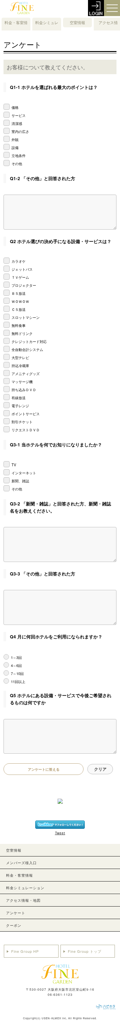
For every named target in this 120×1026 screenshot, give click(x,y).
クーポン (13, 925)
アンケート (15, 912)
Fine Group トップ (84, 951)
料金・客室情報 (16, 27)
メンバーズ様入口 (21, 862)
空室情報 (77, 22)
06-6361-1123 (60, 994)
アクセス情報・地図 (108, 27)
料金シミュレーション (46, 27)
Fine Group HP (25, 951)
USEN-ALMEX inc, (54, 1018)
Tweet (60, 833)
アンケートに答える (44, 769)
